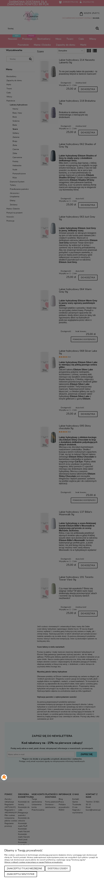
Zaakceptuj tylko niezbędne (24, 868)
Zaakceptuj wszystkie (21, 874)
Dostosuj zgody (58, 868)
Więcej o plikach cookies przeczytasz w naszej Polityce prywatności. (33, 862)
